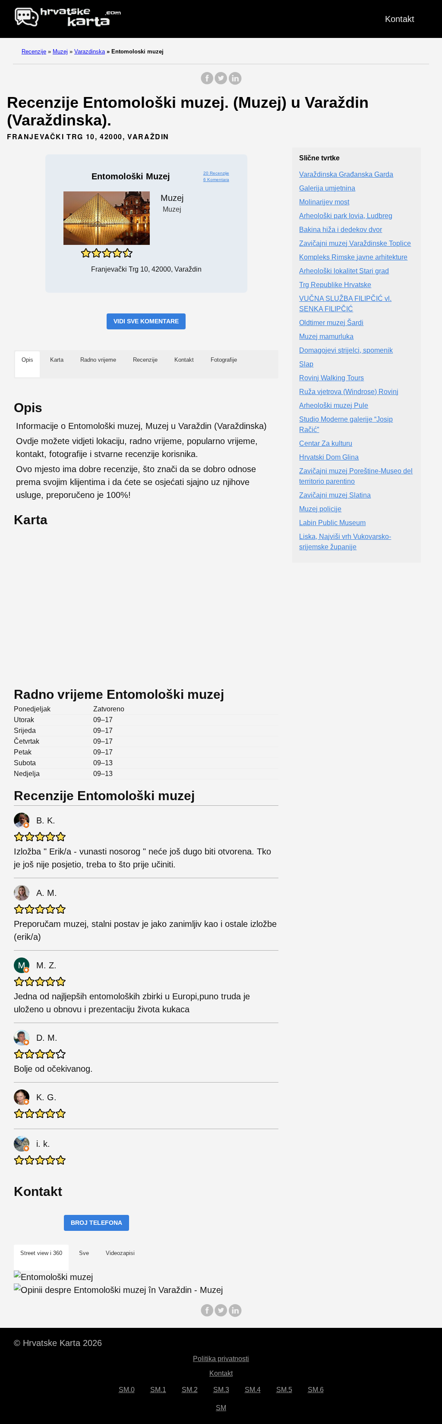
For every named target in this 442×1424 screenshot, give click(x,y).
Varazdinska (89, 51)
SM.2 (190, 1389)
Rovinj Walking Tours (331, 378)
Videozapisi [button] (120, 1253)
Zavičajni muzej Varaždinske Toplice (355, 243)
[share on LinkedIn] (235, 82)
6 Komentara (216, 179)
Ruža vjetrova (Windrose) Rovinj (348, 391)
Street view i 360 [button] (41, 1253)
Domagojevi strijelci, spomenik (346, 350)
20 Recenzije (216, 173)
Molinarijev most (324, 202)
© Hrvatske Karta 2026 (58, 1343)
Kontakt (399, 19)
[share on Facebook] (207, 82)
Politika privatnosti (221, 1358)
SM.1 (158, 1389)
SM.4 (253, 1389)
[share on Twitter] (221, 82)
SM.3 (221, 1389)
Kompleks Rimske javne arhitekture (353, 257)
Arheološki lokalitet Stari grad (344, 271)
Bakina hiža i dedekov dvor (340, 229)
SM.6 (316, 1389)
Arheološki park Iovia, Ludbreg (345, 215)
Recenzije (34, 51)
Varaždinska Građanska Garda (346, 174)
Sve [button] (84, 1253)
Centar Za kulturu (325, 443)
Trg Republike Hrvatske (335, 284)
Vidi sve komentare (146, 321)
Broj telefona (96, 1222)
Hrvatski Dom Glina (329, 457)
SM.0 (127, 1389)
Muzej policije (320, 509)
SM (221, 1407)
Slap (306, 364)
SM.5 (284, 1389)
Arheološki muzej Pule (333, 405)
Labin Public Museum (332, 522)
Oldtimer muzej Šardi (331, 322)
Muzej (60, 51)
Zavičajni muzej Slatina (335, 495)
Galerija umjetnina (327, 188)
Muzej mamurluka (326, 336)
